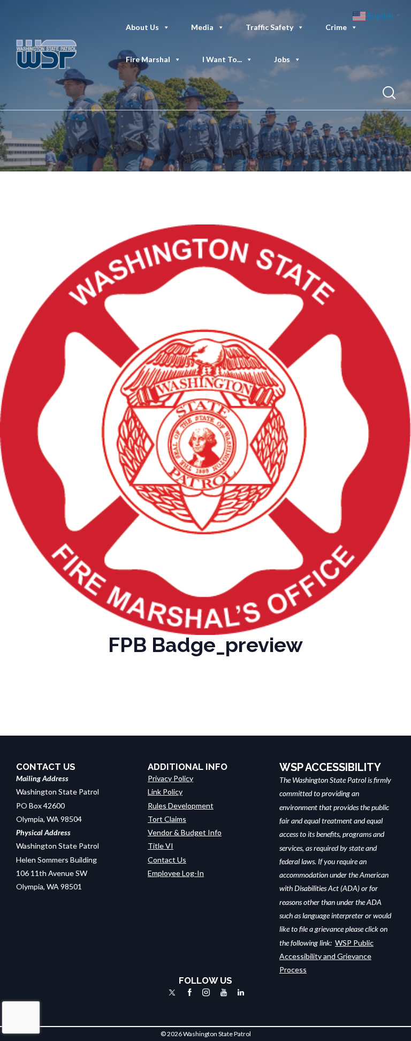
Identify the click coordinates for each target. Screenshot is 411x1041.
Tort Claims (167, 818)
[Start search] (389, 93)
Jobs (282, 59)
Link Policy (165, 791)
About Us (142, 27)
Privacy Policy (170, 778)
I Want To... (222, 59)
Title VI (160, 845)
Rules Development (181, 805)
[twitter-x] (172, 992)
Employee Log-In (176, 873)
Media (202, 27)
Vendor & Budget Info (185, 832)
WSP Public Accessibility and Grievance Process (326, 956)
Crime (336, 27)
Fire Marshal (148, 59)
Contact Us (167, 859)
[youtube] (223, 992)
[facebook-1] (189, 992)
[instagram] (206, 992)
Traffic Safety (269, 27)
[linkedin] (241, 992)
